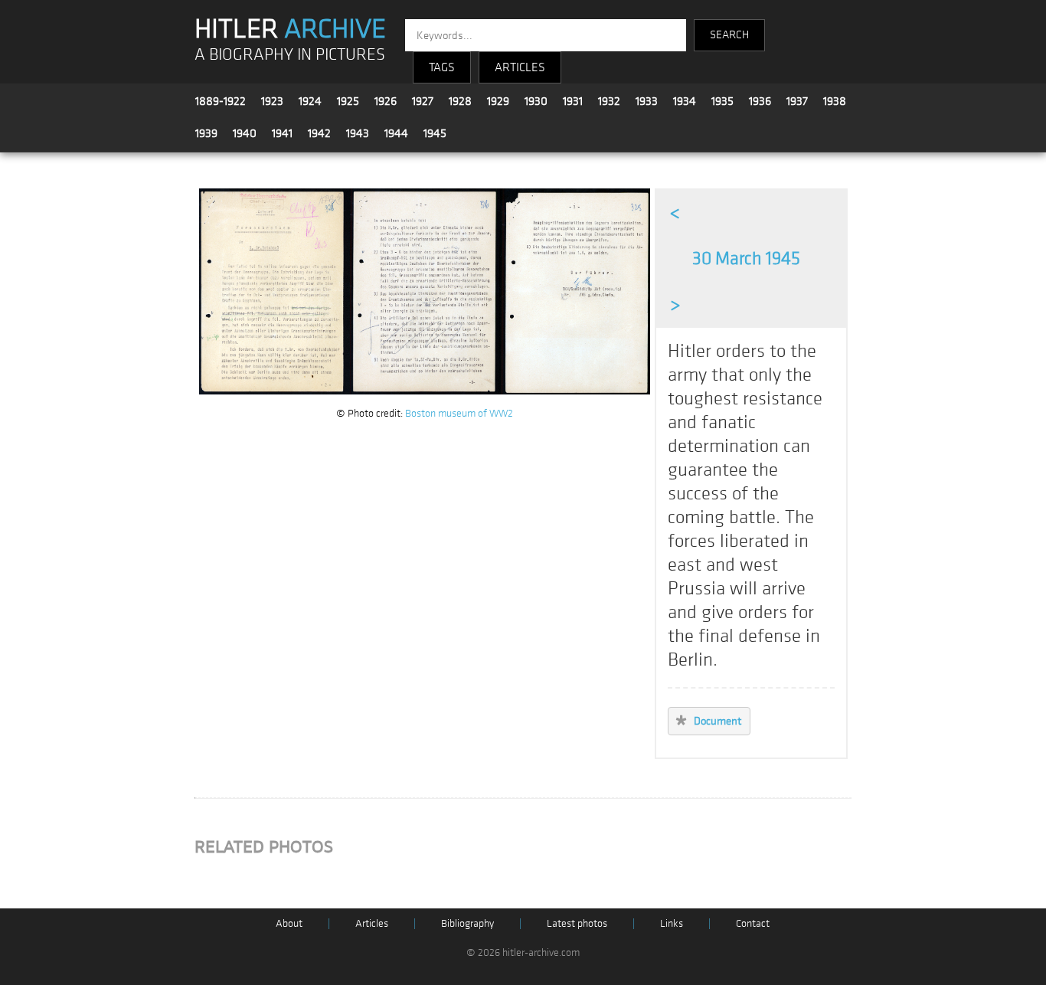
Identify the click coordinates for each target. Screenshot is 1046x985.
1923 (272, 101)
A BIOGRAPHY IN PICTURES (289, 54)
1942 (319, 133)
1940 (245, 133)
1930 (536, 101)
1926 (385, 101)
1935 (722, 101)
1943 (357, 133)
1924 (310, 101)
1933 (647, 101)
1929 (498, 101)
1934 (684, 101)
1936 (760, 101)
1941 (282, 133)
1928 (460, 101)
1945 (434, 133)
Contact (753, 923)
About (289, 923)
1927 (422, 101)
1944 (396, 133)
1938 (834, 101)
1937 (797, 101)
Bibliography (467, 923)
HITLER (290, 29)
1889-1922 (220, 101)
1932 (609, 101)
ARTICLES (520, 67)
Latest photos (577, 923)
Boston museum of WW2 (459, 413)
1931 (573, 101)
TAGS (442, 67)
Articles (371, 923)
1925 (348, 101)
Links (671, 923)
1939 (206, 133)
